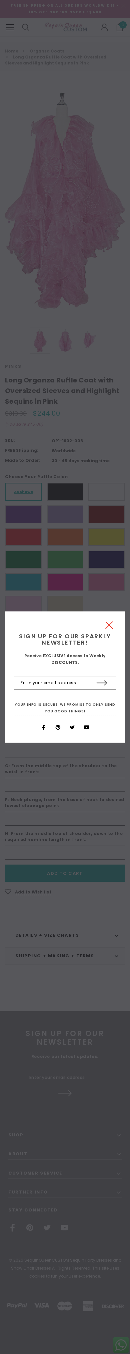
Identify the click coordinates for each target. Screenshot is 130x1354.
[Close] (109, 626)
